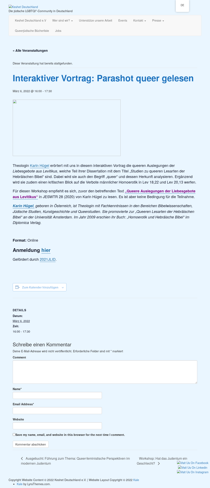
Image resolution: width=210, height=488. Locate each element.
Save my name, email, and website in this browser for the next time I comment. (70, 435)
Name (17, 389)
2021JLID (48, 259)
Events (122, 20)
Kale (136, 480)
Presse (157, 20)
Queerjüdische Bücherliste (32, 31)
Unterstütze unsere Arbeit (95, 20)
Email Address (23, 404)
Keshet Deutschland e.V (30, 20)
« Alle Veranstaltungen (30, 50)
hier (45, 249)
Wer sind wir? (61, 20)
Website (18, 419)
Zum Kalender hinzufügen (40, 287)
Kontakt (138, 20)
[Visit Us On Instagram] (193, 472)
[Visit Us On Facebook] (192, 462)
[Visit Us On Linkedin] (192, 467)
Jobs (58, 31)
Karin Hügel (39, 165)
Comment (19, 357)
